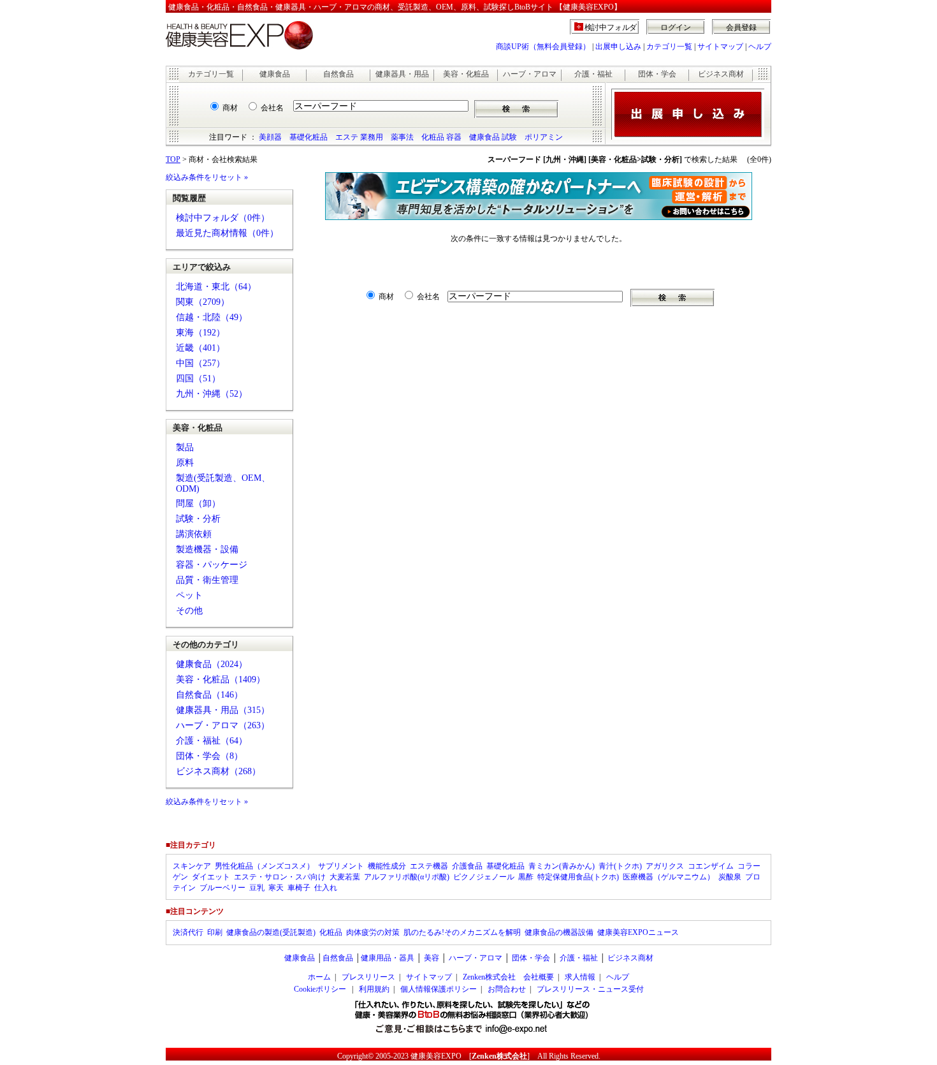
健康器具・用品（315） (223, 710)
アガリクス (665, 866)
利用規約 (374, 989)
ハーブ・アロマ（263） (223, 725)
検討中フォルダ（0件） (223, 218)
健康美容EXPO (435, 1056)
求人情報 (580, 977)
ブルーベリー (222, 887)
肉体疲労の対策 (373, 932)
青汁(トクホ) (620, 866)
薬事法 (402, 137)
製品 (185, 447)
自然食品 (338, 74)
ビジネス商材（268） (218, 771)
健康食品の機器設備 (559, 932)
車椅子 (298, 887)
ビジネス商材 (721, 74)
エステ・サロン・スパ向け (280, 876)
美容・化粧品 (466, 74)
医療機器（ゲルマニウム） (669, 876)
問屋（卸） (198, 503)
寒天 (276, 887)
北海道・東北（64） (216, 286)
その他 (189, 610)
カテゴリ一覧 (669, 46)
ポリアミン (544, 137)
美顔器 (270, 137)
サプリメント (341, 866)
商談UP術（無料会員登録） (543, 46)
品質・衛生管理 (207, 580)
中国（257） (200, 363)
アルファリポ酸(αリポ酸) (406, 876)
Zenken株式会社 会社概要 (508, 977)
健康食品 (274, 74)
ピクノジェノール (483, 876)
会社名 (272, 107)
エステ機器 (429, 866)
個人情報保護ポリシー (438, 989)
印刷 (214, 932)
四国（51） (198, 378)
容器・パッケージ (211, 564)
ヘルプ (759, 46)
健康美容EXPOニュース (638, 932)
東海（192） (200, 332)
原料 (185, 462)
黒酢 (526, 876)
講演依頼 (194, 534)
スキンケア (192, 866)
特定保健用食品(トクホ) (578, 876)
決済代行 (188, 932)
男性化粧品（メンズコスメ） (264, 866)
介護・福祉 (593, 74)
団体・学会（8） (209, 756)
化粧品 (330, 932)
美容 (431, 957)
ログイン (675, 27)
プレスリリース (368, 977)
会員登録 (741, 27)
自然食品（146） (209, 695)
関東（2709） (202, 302)
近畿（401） (200, 348)
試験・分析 (198, 519)
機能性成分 (387, 866)
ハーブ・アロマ (529, 74)
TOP (173, 159)
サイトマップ (720, 46)
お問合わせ (507, 989)
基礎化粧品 (308, 137)
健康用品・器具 (387, 957)
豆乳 (257, 887)
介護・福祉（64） (211, 741)
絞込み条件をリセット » (207, 177)
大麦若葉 (345, 876)
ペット (189, 595)
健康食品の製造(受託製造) (271, 932)
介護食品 (467, 866)
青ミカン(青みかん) (561, 866)
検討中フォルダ (611, 27)
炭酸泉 (729, 876)
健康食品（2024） (211, 664)
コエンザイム (711, 866)
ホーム (319, 977)
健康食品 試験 (493, 137)
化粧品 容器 (441, 137)
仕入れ (325, 887)
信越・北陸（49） (211, 317)
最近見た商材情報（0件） (227, 233)
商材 (230, 107)
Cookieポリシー (320, 989)
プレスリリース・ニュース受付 (590, 989)
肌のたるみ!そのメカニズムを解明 (462, 932)
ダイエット (211, 876)
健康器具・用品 (402, 74)
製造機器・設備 (207, 549)
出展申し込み (618, 46)
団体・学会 (657, 74)
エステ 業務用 (359, 137)
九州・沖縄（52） (211, 394)
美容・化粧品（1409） (220, 679)
